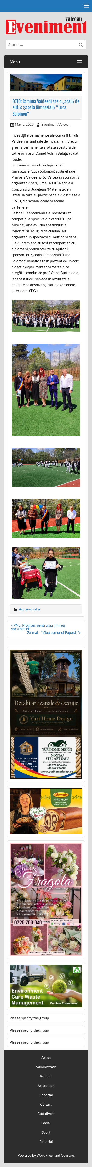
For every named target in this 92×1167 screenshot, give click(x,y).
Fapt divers (46, 1113)
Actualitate (46, 1085)
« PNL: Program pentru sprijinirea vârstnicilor (38, 627)
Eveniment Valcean (55, 124)
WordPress (45, 1155)
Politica (46, 1076)
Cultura (46, 1104)
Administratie (29, 609)
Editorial (46, 1141)
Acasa (46, 1057)
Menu (15, 61)
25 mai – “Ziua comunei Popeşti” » (54, 632)
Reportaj (46, 1095)
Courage (67, 1155)
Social (46, 1123)
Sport (46, 1132)
